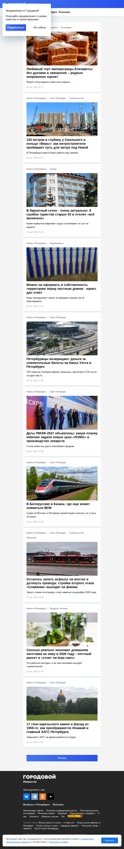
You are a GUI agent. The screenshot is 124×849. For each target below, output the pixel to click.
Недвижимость (57, 243)
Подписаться (15, 27)
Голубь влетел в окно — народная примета (57, 826)
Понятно (109, 840)
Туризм (53, 169)
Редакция (62, 813)
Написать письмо (49, 816)
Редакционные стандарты (82, 813)
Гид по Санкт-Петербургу (46, 828)
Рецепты (54, 27)
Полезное (64, 12)
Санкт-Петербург (58, 98)
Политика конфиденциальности (61, 810)
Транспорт (31, 538)
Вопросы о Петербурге (36, 804)
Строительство (76, 98)
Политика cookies (46, 813)
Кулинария (66, 27)
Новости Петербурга (36, 98)
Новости (29, 781)
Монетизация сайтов (33, 810)
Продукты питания (58, 608)
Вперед (62, 757)
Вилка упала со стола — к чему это (56, 822)
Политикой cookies (58, 842)
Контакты (34, 816)
